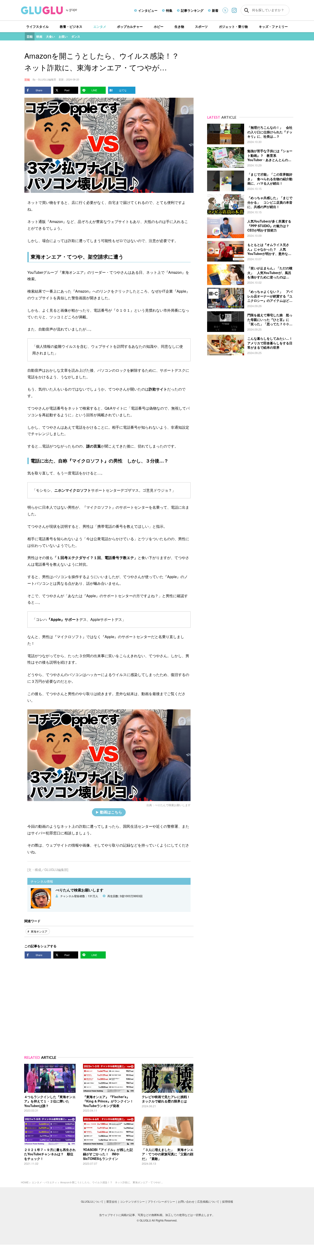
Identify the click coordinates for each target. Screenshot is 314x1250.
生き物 (179, 26)
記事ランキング (192, 10)
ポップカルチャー (130, 26)
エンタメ (99, 26)
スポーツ (201, 26)
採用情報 (227, 1201)
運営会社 (111, 1201)
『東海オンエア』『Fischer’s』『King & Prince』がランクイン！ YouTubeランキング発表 (110, 1101)
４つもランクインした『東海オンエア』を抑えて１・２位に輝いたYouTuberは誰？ (50, 1101)
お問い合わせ (186, 1201)
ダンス (75, 36)
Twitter (225, 10)
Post (66, 90)
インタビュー (147, 10)
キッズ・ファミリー (273, 26)
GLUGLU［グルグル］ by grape (57, 10)
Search (246, 10)
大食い (50, 36)
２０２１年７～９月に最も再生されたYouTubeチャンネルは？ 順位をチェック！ (50, 1154)
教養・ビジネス (71, 26)
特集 (169, 10)
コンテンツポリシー (132, 1201)
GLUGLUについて (92, 1201)
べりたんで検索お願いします (173, 805)
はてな (123, 90)
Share (39, 90)
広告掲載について (208, 1201)
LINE (94, 90)
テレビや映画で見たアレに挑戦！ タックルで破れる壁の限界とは (167, 1099)
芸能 (30, 36)
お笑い (63, 36)
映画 (39, 36)
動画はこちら (111, 812)
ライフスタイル (37, 26)
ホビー (158, 26)
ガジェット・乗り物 (233, 26)
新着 (215, 10)
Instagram (234, 10)
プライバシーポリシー (161, 1201)
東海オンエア (39, 931)
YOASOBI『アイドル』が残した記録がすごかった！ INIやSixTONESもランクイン (108, 1154)
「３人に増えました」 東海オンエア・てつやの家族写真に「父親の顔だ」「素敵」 (167, 1154)
